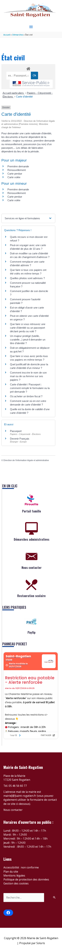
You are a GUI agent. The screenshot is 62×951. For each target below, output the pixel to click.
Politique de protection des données (26, 879)
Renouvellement (16, 170)
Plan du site (10, 871)
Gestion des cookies (16, 883)
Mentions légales (14, 875)
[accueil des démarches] (28, 68)
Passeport (16, 431)
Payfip (31, 632)
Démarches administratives (31, 539)
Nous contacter (32, 567)
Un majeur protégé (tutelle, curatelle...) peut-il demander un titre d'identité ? (27, 339)
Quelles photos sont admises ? (27, 278)
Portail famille (31, 511)
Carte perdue (14, 173)
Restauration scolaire (31, 595)
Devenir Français (19, 438)
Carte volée (13, 177)
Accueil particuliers (13, 92)
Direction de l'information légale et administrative (26, 460)
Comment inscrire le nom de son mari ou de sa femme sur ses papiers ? (28, 376)
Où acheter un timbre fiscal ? (26, 396)
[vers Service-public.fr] (31, 84)
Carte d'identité (24, 96)
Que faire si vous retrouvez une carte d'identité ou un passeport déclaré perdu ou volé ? (27, 328)
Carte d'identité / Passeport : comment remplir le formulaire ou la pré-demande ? (30, 388)
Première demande (18, 166)
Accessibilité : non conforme (21, 867)
